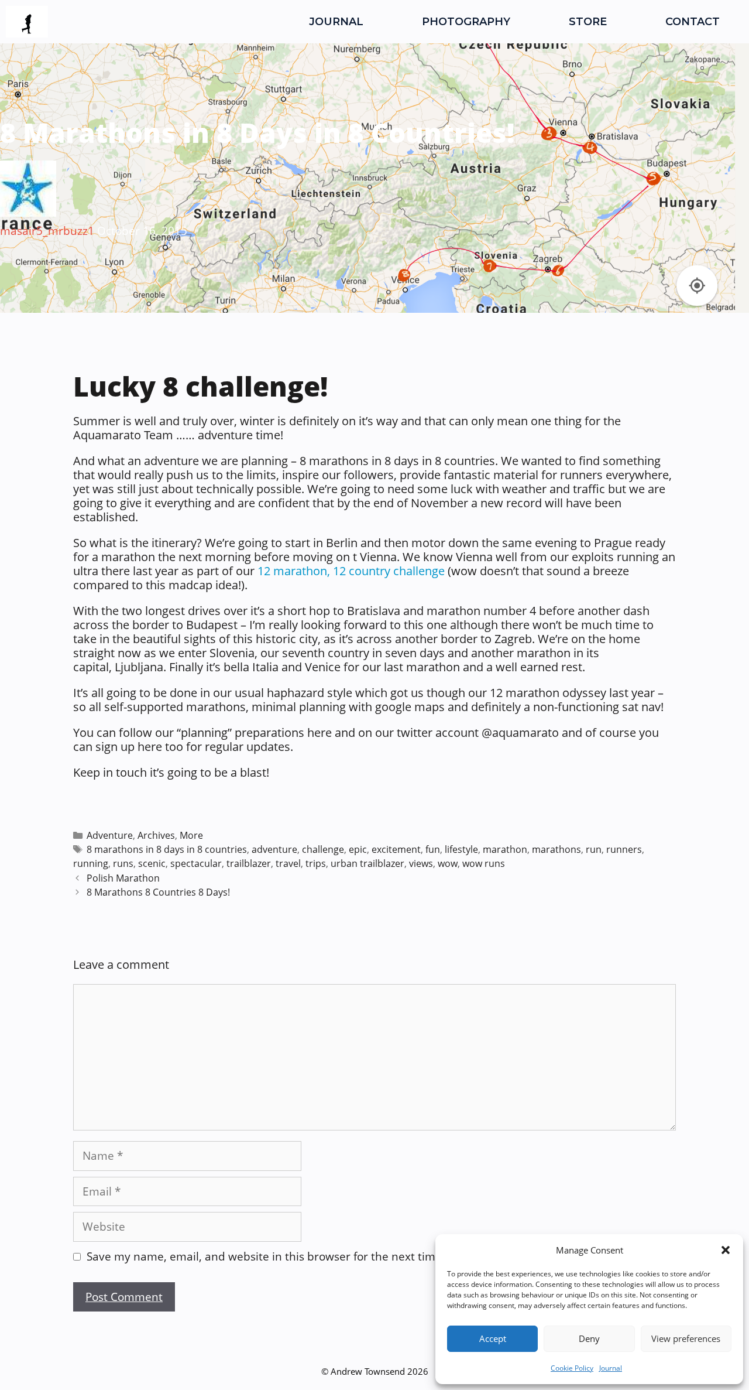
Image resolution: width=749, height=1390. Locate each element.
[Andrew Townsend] (27, 21)
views (421, 863)
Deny (589, 1338)
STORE (588, 21)
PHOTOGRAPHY (466, 21)
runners (624, 849)
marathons (556, 849)
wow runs (483, 863)
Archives (156, 835)
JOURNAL (336, 21)
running (90, 863)
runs (123, 863)
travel (288, 863)
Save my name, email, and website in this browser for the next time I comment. (295, 1256)
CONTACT (692, 21)
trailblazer (248, 863)
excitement (396, 849)
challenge (323, 849)
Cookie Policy (572, 1368)
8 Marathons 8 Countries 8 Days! (158, 892)
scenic (152, 863)
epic (358, 849)
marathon (505, 849)
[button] (725, 1250)
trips (315, 863)
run (594, 849)
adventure (274, 849)
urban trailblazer (367, 863)
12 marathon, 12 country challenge (351, 571)
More (191, 835)
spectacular (196, 863)
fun (432, 849)
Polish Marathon (123, 878)
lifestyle (461, 849)
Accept (492, 1338)
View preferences (685, 1338)
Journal (610, 1368)
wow (448, 863)
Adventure (110, 835)
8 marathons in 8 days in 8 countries (167, 849)
